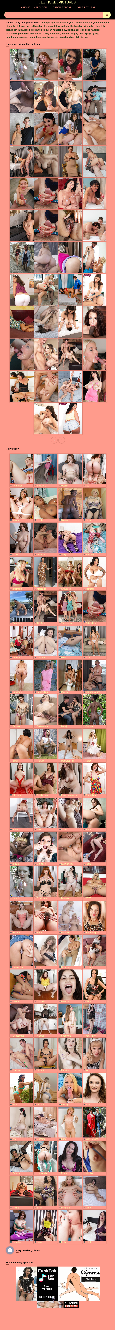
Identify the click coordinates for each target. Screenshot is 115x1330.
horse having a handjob (47, 33)
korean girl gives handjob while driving (67, 37)
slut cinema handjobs (81, 22)
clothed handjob (96, 26)
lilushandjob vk (78, 26)
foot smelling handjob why (20, 33)
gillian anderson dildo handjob (83, 30)
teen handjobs (102, 22)
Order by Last (86, 7)
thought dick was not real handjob (25, 26)
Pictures (57, 2)
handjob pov (59, 30)
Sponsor (41, 7)
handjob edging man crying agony (79, 33)
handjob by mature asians (55, 22)
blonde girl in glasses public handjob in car (29, 30)
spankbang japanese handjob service (26, 37)
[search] (107, 15)
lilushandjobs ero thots (56, 26)
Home (26, 7)
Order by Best (62, 7)
